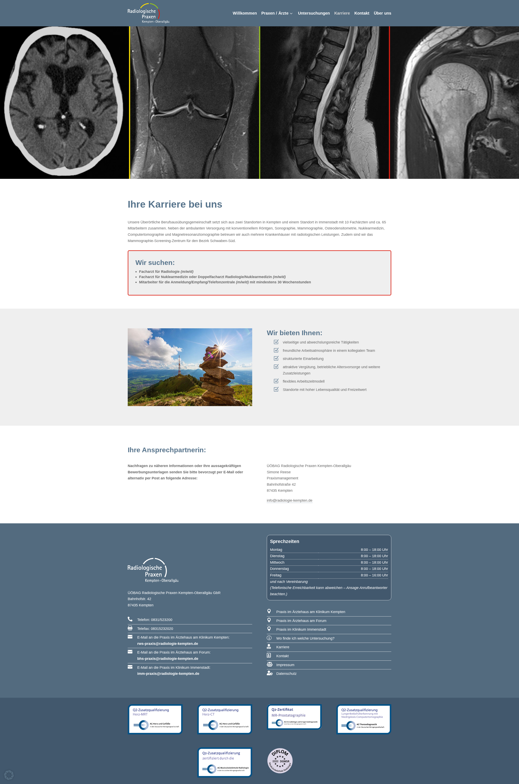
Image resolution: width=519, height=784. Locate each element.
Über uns (382, 13)
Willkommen (245, 13)
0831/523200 (161, 620)
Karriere (342, 13)
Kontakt (361, 13)
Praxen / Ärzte (274, 13)
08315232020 (162, 628)
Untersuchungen (314, 13)
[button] (9, 775)
